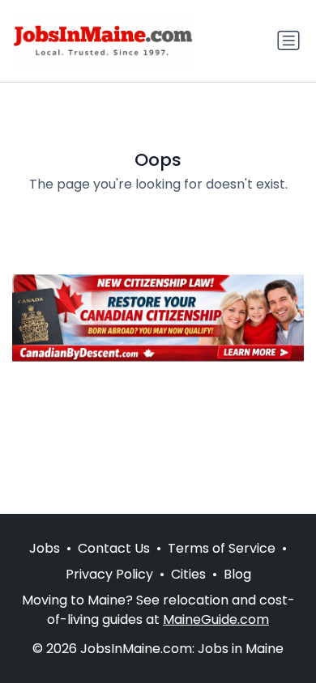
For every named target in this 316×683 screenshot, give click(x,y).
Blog (237, 574)
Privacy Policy (109, 574)
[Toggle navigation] (288, 40)
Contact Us (114, 548)
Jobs (44, 548)
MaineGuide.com (216, 619)
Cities (188, 574)
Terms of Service (221, 548)
